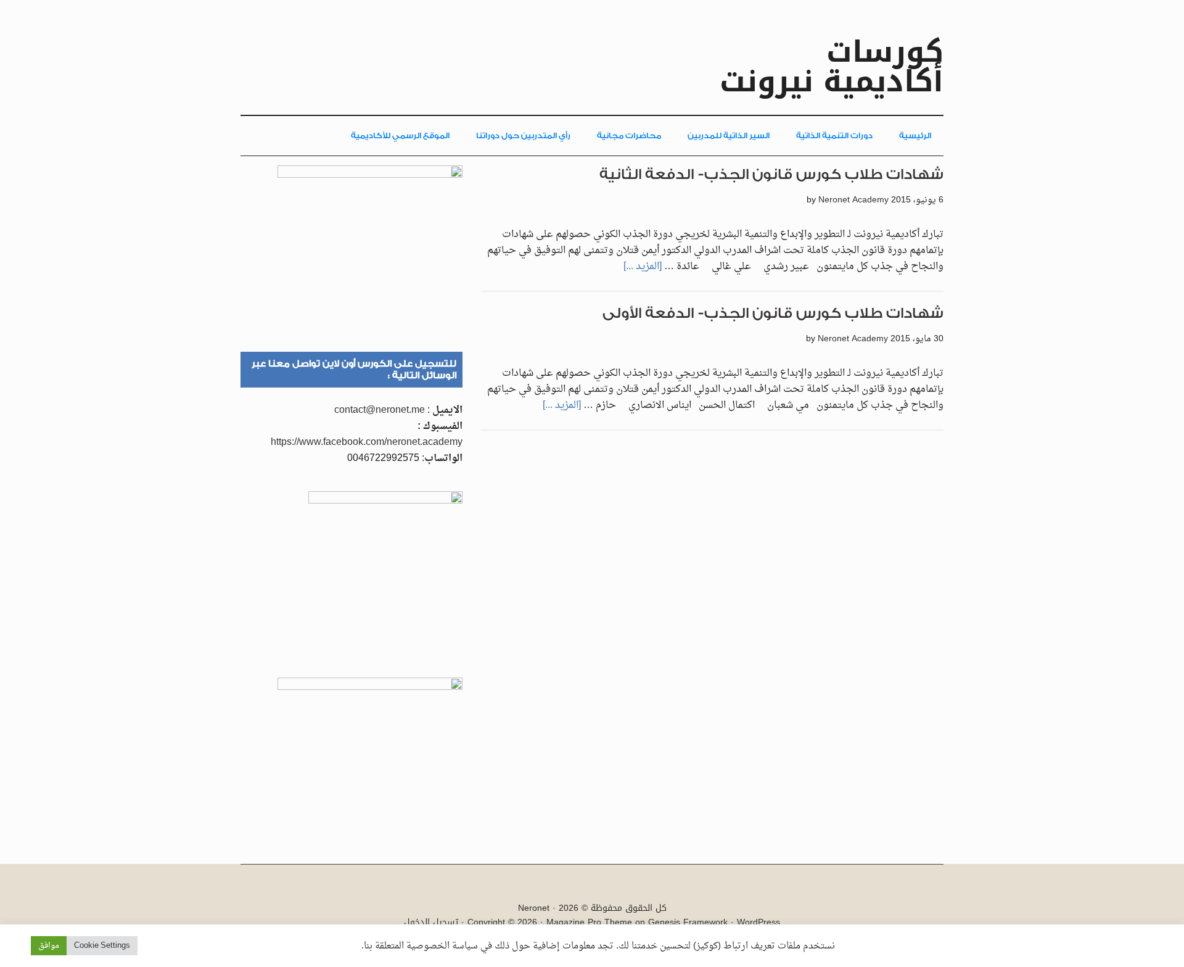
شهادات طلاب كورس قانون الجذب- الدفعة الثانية (771, 174)
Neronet (533, 908)
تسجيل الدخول (431, 922)
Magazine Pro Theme (589, 922)
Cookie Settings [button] (102, 945)
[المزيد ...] (642, 266)
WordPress (758, 922)
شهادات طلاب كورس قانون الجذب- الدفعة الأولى (773, 313)
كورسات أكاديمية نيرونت (832, 66)
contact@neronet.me (379, 410)
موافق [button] (48, 945)
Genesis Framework (688, 922)
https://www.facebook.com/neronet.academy (366, 442)
